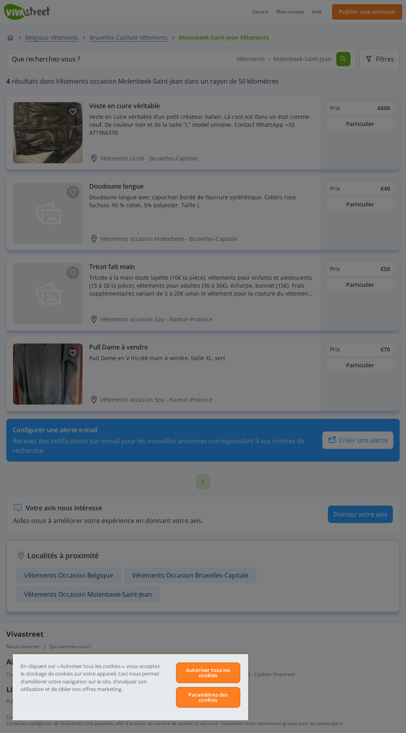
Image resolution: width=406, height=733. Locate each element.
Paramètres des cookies (208, 697)
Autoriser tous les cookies (208, 672)
